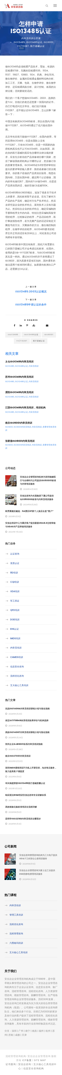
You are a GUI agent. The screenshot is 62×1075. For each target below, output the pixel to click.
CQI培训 (14, 581)
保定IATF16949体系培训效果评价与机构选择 (26, 720)
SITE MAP (40, 1060)
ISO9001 (48, 42)
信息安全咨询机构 (33, 1068)
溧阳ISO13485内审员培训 (19, 392)
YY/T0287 (23, 46)
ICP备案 (27, 1060)
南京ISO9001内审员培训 (18, 423)
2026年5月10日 (15, 725)
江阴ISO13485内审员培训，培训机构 (25, 407)
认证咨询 (14, 553)
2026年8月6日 (15, 812)
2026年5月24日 (15, 737)
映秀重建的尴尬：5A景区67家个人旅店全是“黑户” (29, 511)
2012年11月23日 (15, 788)
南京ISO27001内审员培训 (18, 755)
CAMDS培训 (16, 657)
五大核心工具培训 (19, 685)
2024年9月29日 (30, 504)
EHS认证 (14, 629)
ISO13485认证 (34, 42)
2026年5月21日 (15, 713)
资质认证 (14, 563)
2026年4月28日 (15, 749)
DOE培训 (14, 619)
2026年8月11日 (29, 863)
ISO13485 (19, 42)
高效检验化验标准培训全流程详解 (21, 806)
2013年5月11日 (14, 516)
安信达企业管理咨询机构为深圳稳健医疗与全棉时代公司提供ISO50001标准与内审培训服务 (38, 480)
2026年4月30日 (30, 489)
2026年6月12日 (29, 879)
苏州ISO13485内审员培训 (19, 377)
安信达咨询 (24, 1064)
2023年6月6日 (15, 776)
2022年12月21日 (15, 761)
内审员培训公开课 (31, 38)
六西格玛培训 (16, 943)
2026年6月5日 (15, 800)
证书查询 (11, 1064)
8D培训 (14, 572)
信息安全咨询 (17, 666)
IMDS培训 (15, 638)
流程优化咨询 (17, 675)
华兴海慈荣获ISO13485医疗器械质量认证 (25, 783)
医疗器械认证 (37, 46)
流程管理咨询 (16, 933)
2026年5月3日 (15, 823)
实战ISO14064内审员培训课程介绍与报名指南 (27, 708)
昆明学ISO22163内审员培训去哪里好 (23, 818)
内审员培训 (34, 366)
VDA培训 (14, 591)
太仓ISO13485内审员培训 (19, 361)
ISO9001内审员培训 (22, 426)
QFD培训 (14, 610)
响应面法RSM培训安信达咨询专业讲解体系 (25, 795)
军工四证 (14, 600)
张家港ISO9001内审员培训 (20, 441)
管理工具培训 (16, 914)
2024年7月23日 (15, 531)
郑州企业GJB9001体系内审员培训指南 (24, 744)
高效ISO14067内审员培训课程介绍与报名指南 (27, 732)
